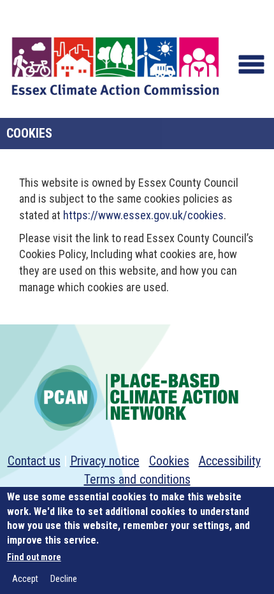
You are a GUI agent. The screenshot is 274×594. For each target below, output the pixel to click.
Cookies (169, 460)
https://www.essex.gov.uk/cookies (143, 215)
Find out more (34, 557)
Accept (25, 579)
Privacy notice (105, 460)
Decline (63, 579)
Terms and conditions (137, 479)
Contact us (34, 460)
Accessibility (230, 460)
